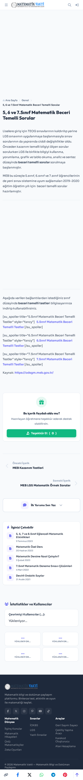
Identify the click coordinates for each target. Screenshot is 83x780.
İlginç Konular (13, 728)
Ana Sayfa (11, 100)
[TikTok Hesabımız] (48, 711)
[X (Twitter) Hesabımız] (16, 711)
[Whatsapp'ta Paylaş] (41, 775)
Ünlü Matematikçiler (14, 743)
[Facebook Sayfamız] (8, 711)
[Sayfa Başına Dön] (77, 775)
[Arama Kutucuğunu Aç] (69, 5)
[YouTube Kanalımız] (40, 711)
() (44, 433)
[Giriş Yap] (76, 5)
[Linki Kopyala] (6, 775)
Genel (25, 100)
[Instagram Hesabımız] (24, 711)
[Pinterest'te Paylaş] (65, 775)
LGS (32, 730)
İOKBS (34, 725)
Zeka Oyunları (13, 749)
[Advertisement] (41, 53)
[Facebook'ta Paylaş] (17, 775)
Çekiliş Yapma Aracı (64, 731)
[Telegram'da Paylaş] (53, 775)
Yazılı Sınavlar (38, 735)
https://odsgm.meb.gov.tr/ (34, 372)
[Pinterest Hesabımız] (32, 711)
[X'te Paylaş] (29, 775)
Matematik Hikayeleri (11, 735)
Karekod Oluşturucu (62, 740)
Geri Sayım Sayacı (66, 725)
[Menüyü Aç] (6, 5)
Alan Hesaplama (65, 746)
